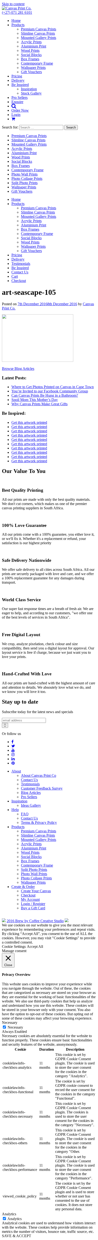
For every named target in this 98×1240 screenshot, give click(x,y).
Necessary (15, 1027)
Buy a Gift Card (33, 908)
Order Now (20, 110)
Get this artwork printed (29, 422)
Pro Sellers (19, 97)
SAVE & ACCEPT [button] (16, 1236)
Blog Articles (31, 793)
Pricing (16, 76)
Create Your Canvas (36, 891)
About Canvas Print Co (38, 775)
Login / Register (33, 904)
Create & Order (23, 887)
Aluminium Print (33, 46)
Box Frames (30, 59)
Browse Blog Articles (18, 369)
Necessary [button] (9, 1023)
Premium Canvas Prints (38, 29)
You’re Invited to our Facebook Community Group (49, 391)
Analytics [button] (9, 1214)
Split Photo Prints (24, 183)
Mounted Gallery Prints (38, 38)
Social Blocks (31, 55)
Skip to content (13, 4)
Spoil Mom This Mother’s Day (34, 400)
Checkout (18, 281)
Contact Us (19, 272)
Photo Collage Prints (26, 178)
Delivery (17, 80)
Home (16, 21)
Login (15, 115)
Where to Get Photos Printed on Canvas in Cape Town (52, 387)
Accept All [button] (35, 946)
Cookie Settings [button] (14, 946)
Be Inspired (20, 85)
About (16, 771)
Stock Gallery (31, 93)
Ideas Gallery (31, 805)
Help (15, 810)
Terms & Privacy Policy (39, 822)
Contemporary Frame (37, 63)
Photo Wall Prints (24, 174)
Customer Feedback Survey (42, 788)
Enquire (17, 102)
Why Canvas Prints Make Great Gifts (39, 404)
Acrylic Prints (31, 42)
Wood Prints (30, 50)
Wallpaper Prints (33, 68)
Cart (14, 276)
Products (17, 25)
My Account (30, 899)
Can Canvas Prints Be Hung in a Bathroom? (44, 395)
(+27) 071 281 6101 (17, 12)
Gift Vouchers (31, 72)
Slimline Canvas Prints (38, 33)
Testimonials (20, 264)
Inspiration (29, 89)
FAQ (25, 814)
